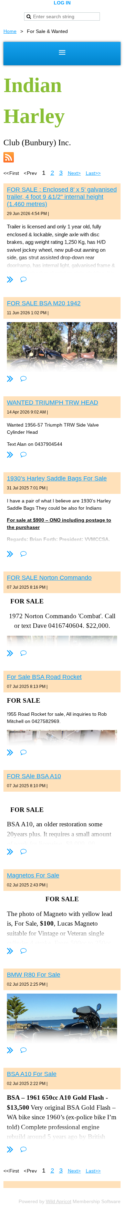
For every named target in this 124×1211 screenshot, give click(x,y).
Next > (74, 173)
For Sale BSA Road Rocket (44, 677)
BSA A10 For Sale (31, 1074)
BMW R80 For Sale (33, 974)
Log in (62, 2)
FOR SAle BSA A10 (34, 776)
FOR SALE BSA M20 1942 (44, 303)
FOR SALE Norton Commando (49, 577)
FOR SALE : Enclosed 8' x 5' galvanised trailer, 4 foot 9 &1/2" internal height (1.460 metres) (62, 196)
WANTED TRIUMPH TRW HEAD (52, 402)
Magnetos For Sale (33, 875)
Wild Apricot (58, 1201)
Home (10, 31)
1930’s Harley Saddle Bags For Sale (57, 478)
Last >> (93, 173)
